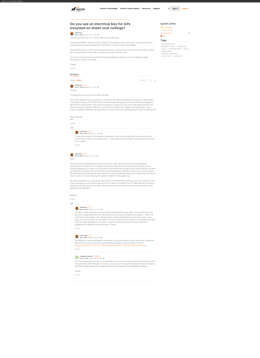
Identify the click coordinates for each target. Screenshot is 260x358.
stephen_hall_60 (86, 256)
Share (72, 68)
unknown (78, 33)
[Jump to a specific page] (154, 80)
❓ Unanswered (175, 33)
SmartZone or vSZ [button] (168, 46)
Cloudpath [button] (182, 46)
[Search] (169, 8)
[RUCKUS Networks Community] (78, 8)
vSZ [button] (186, 48)
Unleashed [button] (178, 56)
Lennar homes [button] (166, 56)
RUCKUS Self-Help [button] (168, 44)
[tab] (74, 74)
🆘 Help (163, 36)
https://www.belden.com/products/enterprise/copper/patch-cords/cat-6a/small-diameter (111, 245)
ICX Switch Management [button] (169, 53)
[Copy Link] (97, 35)
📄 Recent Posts (166, 30)
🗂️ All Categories (166, 27)
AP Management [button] (175, 48)
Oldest (79, 80)
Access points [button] (166, 51)
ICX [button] (163, 48)
